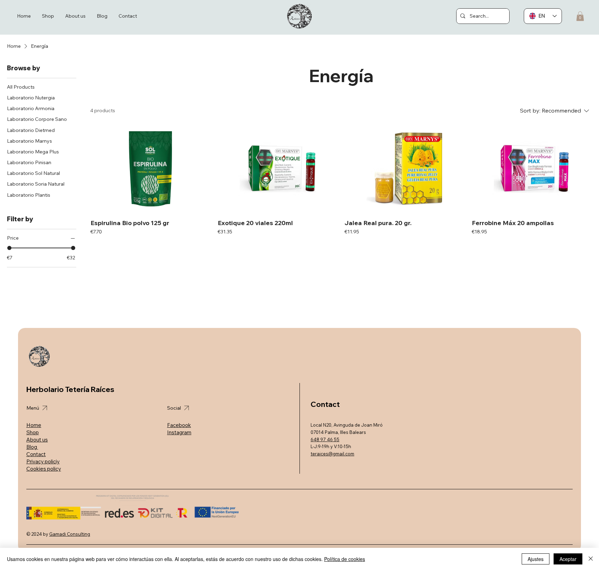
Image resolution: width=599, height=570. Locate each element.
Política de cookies (344, 558)
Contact (36, 454)
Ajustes (536, 558)
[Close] (591, 558)
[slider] (9, 248)
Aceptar (567, 558)
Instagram (179, 432)
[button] (580, 16)
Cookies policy (43, 468)
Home (33, 425)
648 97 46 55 (325, 439)
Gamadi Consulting (69, 534)
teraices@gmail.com (332, 453)
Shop (32, 432)
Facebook (179, 425)
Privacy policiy (43, 461)
